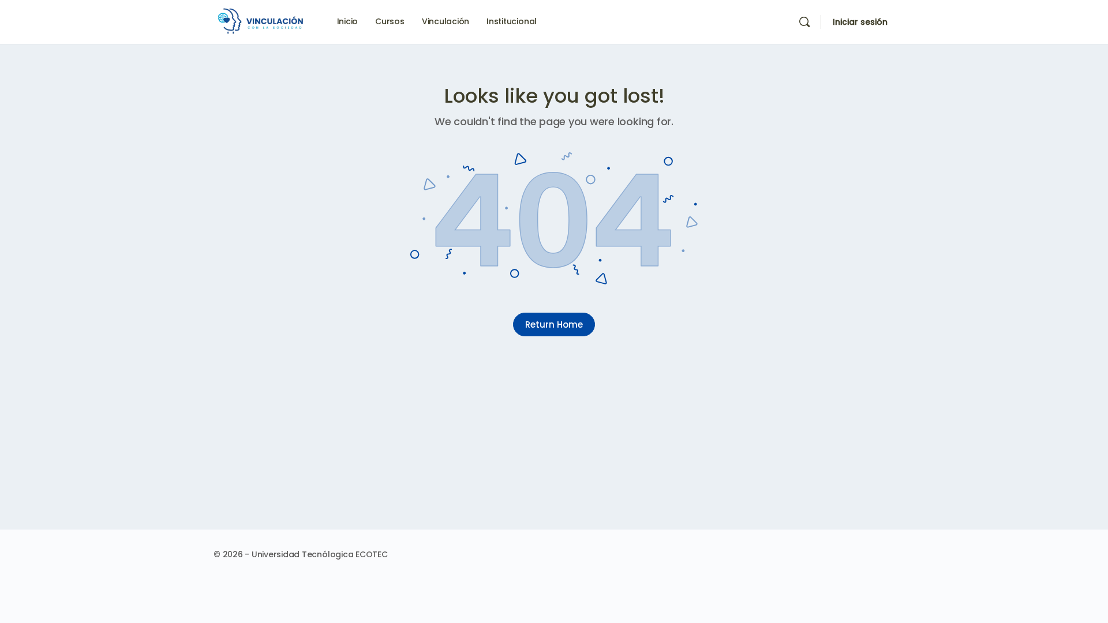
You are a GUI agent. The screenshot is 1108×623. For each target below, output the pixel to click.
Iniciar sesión (860, 22)
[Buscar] (804, 22)
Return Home (554, 324)
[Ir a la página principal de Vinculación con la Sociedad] (262, 21)
